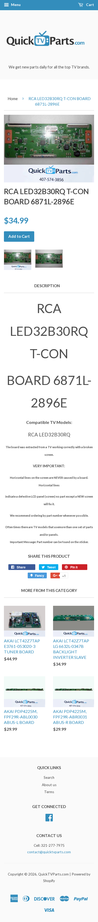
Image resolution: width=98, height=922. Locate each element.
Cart (89, 4)
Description (47, 285)
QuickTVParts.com (53, 874)
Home (13, 98)
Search (49, 777)
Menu (15, 4)
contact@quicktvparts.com (49, 852)
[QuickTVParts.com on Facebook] (49, 817)
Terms (49, 792)
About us (49, 785)
